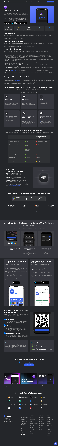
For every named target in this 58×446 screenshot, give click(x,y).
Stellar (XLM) (49, 435)
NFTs (22, 428)
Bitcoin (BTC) (49, 417)
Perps (22, 432)
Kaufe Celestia (13, 70)
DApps (22, 430)
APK (12, 252)
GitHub (41, 102)
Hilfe (30, 431)
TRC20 (22, 438)
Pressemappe (32, 421)
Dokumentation (32, 419)
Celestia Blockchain (42, 82)
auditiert (49, 102)
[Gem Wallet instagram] (12, 422)
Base (22, 442)
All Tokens (48, 439)
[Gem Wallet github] (9, 422)
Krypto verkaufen (34, 1)
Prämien (31, 433)
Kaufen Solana (40, 425)
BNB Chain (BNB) (50, 419)
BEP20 (22, 440)
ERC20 (22, 436)
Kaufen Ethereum (41, 423)
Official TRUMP (49, 431)
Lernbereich (40, 1)
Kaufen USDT (40, 429)
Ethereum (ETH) (49, 421)
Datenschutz (32, 425)
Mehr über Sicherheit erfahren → (15, 185)
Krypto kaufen (22, 1)
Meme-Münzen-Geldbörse (24, 424)
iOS (14, 250)
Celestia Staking (17, 80)
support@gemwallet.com (8, 419)
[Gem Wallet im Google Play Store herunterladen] (15, 23)
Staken (22, 426)
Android (17, 250)
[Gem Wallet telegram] (6, 422)
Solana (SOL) (49, 423)
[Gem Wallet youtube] (10, 422)
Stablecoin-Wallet (24, 421)
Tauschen (28, 1)
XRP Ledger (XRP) (50, 429)
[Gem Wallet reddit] (13, 422)
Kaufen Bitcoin (40, 417)
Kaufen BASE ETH (41, 419)
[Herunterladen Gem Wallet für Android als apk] (23, 23)
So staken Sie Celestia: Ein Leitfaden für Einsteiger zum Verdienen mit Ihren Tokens (11, 386)
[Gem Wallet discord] (4, 422)
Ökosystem (32, 429)
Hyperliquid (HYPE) (50, 433)
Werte (17, 1)
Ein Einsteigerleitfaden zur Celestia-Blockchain (45, 386)
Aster (48, 437)
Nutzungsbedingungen (33, 423)
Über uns (31, 417)
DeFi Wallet (23, 419)
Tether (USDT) (49, 425)
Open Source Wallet (24, 417)
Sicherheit (31, 427)
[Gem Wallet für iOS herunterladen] (7, 23)
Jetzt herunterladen (50, 1)
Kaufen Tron (40, 427)
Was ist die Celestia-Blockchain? (27, 385)
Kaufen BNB (40, 421)
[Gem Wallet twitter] (7, 422)
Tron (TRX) (48, 427)
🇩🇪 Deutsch (6, 424)
